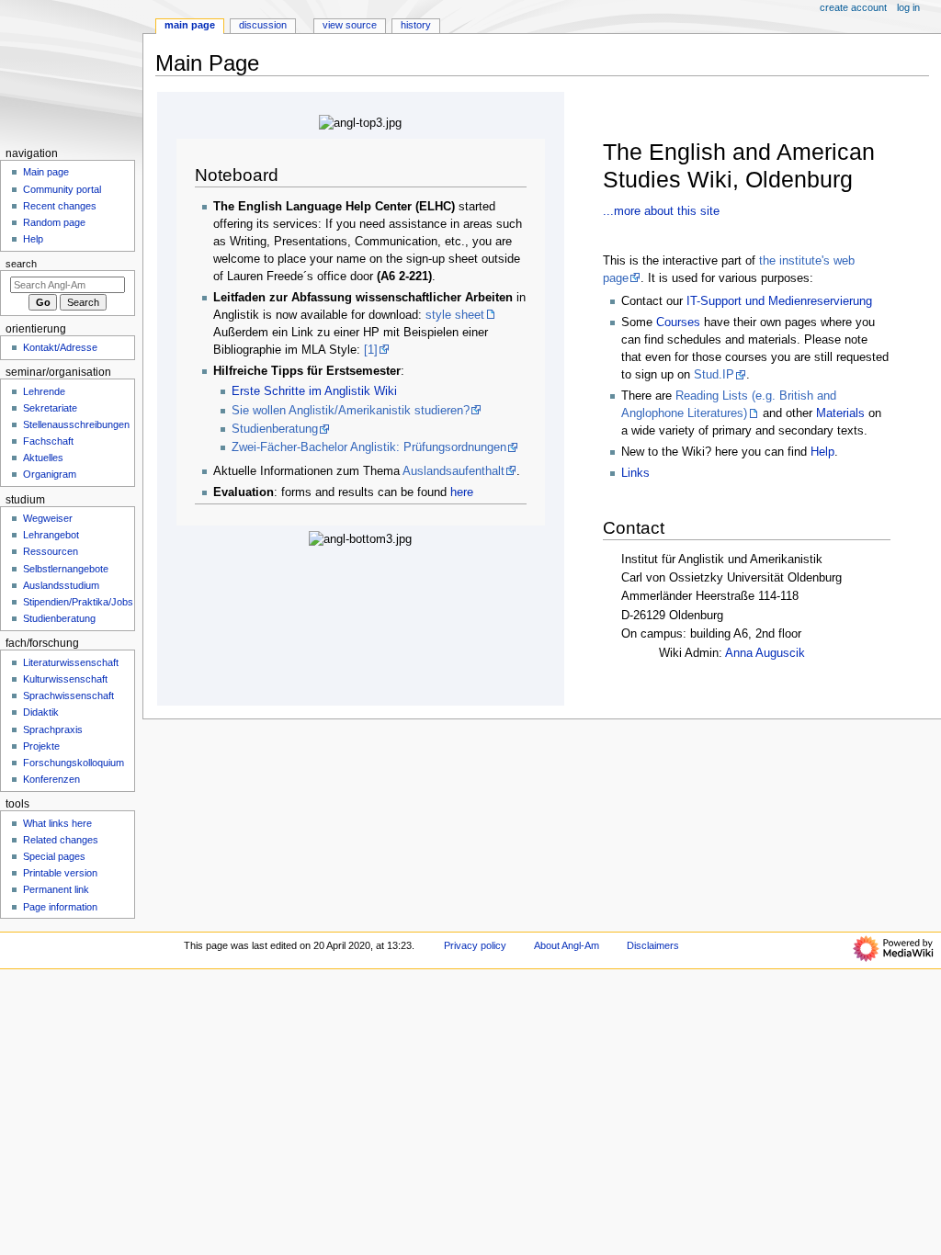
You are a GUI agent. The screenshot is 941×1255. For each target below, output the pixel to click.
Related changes (60, 839)
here (461, 492)
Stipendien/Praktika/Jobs (78, 601)
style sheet (454, 315)
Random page (54, 222)
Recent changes (59, 205)
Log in (908, 7)
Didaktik (41, 712)
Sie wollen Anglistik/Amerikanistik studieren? (351, 410)
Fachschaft (48, 441)
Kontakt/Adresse (60, 347)
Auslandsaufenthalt (453, 471)
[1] (371, 350)
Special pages (54, 856)
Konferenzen (51, 779)
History (416, 24)
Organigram (49, 474)
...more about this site (661, 211)
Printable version (60, 872)
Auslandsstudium (61, 585)
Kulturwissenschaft (65, 678)
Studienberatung (275, 429)
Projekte (41, 746)
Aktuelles (43, 457)
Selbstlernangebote (65, 568)
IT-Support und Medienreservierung (779, 301)
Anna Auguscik (765, 653)
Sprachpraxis (53, 729)
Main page (46, 171)
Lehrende (44, 391)
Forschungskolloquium (73, 762)
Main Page (189, 24)
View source (350, 24)
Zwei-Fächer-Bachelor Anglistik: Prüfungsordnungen (369, 447)
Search (21, 263)
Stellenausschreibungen (76, 424)
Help (822, 452)
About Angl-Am (566, 945)
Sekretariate (50, 407)
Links (635, 473)
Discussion (263, 24)
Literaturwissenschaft (71, 662)
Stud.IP (714, 374)
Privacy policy (475, 945)
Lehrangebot (51, 534)
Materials (840, 413)
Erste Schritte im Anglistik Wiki (314, 391)
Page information (60, 906)
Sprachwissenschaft (68, 695)
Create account (853, 7)
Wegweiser (48, 518)
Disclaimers (653, 945)
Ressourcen (50, 551)
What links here (57, 823)
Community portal (62, 189)
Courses (678, 322)
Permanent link (56, 889)
